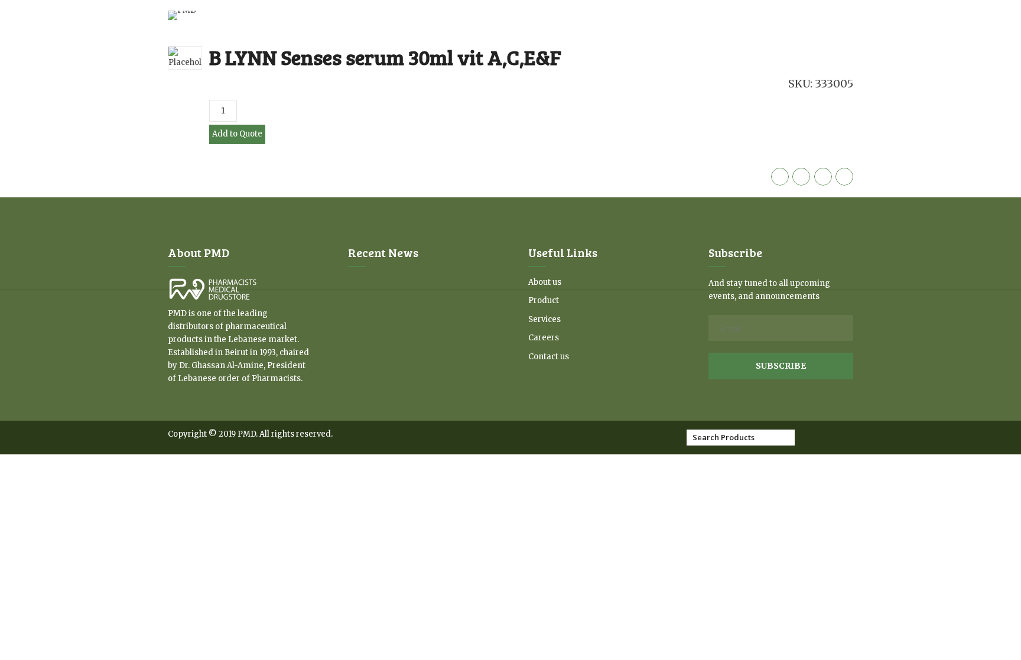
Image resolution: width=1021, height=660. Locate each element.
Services (544, 319)
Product (543, 300)
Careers (543, 338)
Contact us (548, 357)
